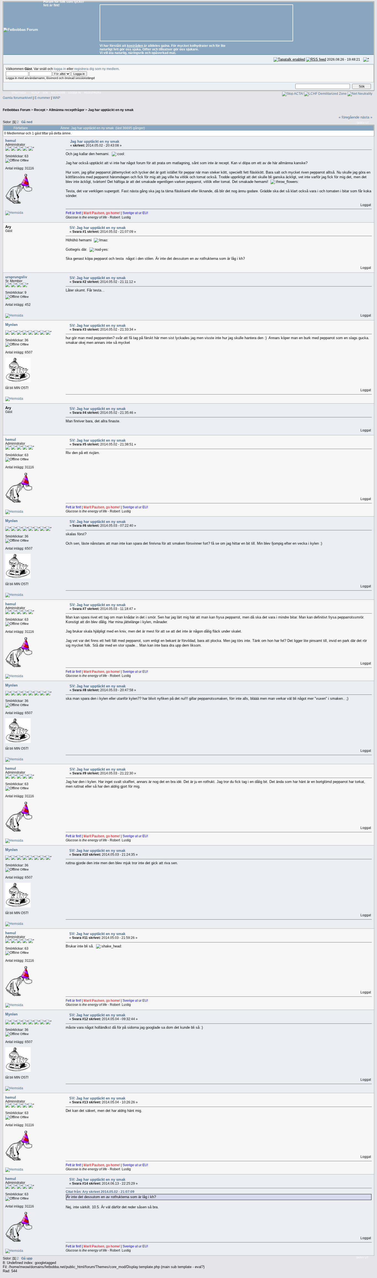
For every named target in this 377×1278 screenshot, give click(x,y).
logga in (60, 69)
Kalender (58, 92)
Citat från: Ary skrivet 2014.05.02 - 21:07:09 (100, 1191)
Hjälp (35, 92)
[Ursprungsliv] (14, 315)
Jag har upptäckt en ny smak (111, 110)
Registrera (92, 92)
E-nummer (42, 97)
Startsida (19, 92)
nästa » (366, 117)
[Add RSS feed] (316, 59)
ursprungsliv (16, 277)
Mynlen (11, 325)
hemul (10, 141)
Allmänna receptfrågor (66, 110)
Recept (39, 110)
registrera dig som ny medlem (96, 69)
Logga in (74, 92)
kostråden (135, 45)
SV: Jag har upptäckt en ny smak (98, 228)
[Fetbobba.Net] (14, 212)
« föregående (349, 117)
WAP (56, 97)
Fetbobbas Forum (16, 110)
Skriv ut (363, 122)
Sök (45, 92)
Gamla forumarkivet (17, 97)
